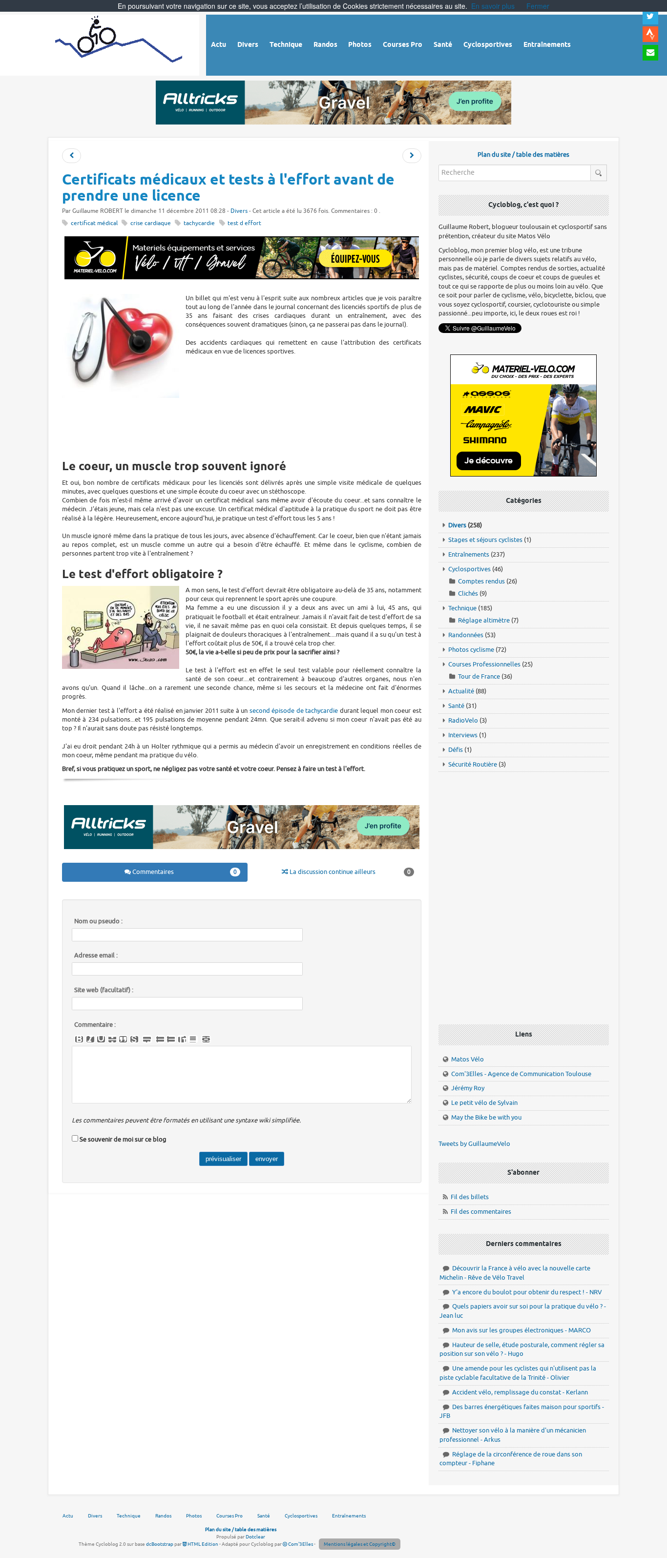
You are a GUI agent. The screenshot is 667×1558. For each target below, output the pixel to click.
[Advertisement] (241, 426)
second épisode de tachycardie (294, 710)
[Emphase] (90, 1039)
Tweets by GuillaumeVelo (474, 1144)
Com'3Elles (300, 1544)
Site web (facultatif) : (103, 990)
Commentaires (184, 872)
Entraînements (468, 554)
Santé (456, 706)
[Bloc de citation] (193, 1039)
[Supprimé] (112, 1039)
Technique (462, 608)
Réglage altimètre (484, 620)
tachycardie (199, 223)
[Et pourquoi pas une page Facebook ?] (411, 156)
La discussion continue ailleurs (349, 872)
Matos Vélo (467, 1059)
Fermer (537, 6)
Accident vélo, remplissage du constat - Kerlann (520, 1392)
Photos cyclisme (471, 649)
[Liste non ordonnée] (160, 1039)
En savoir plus (493, 6)
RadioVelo (463, 720)
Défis (455, 750)
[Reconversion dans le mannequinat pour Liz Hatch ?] (71, 156)
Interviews (463, 735)
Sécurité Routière (472, 764)
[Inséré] (101, 1039)
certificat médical (94, 223)
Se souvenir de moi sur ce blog (123, 1139)
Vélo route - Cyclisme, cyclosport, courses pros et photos (119, 44)
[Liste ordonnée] (171, 1039)
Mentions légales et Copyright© (360, 1544)
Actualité (461, 691)
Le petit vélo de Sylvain (484, 1103)
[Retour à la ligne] (147, 1039)
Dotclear (255, 1537)
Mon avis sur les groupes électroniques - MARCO (521, 1330)
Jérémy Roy (467, 1088)
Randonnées (465, 635)
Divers (239, 211)
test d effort (244, 223)
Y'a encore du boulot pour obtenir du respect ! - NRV (527, 1292)
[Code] (134, 1039)
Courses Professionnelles (484, 664)
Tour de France (479, 676)
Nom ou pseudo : (98, 921)
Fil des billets (470, 1197)
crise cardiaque (150, 223)
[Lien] (206, 1039)
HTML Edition (202, 1544)
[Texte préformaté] (182, 1039)
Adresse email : (96, 955)
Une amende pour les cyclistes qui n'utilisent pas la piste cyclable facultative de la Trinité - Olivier (517, 1373)
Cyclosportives (469, 569)
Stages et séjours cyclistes (485, 540)
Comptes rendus (481, 581)
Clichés (468, 593)
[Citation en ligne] (123, 1039)
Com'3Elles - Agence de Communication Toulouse (521, 1074)
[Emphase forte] (79, 1039)
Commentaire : (95, 1025)
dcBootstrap (159, 1544)
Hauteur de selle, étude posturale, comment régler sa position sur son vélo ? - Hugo (521, 1349)
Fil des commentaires (481, 1211)
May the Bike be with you (486, 1117)
